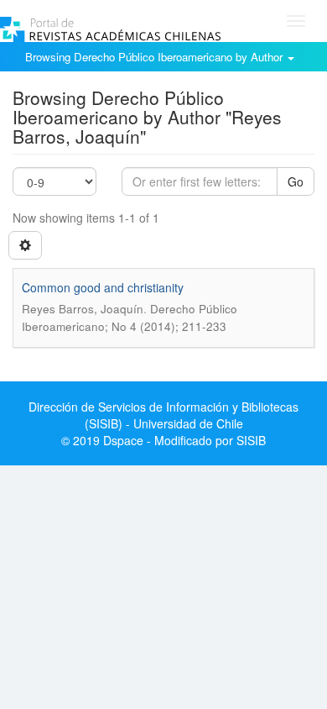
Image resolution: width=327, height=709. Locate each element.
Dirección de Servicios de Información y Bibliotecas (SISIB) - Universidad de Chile (163, 415)
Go (296, 181)
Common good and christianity (103, 287)
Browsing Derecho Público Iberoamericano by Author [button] (155, 57)
